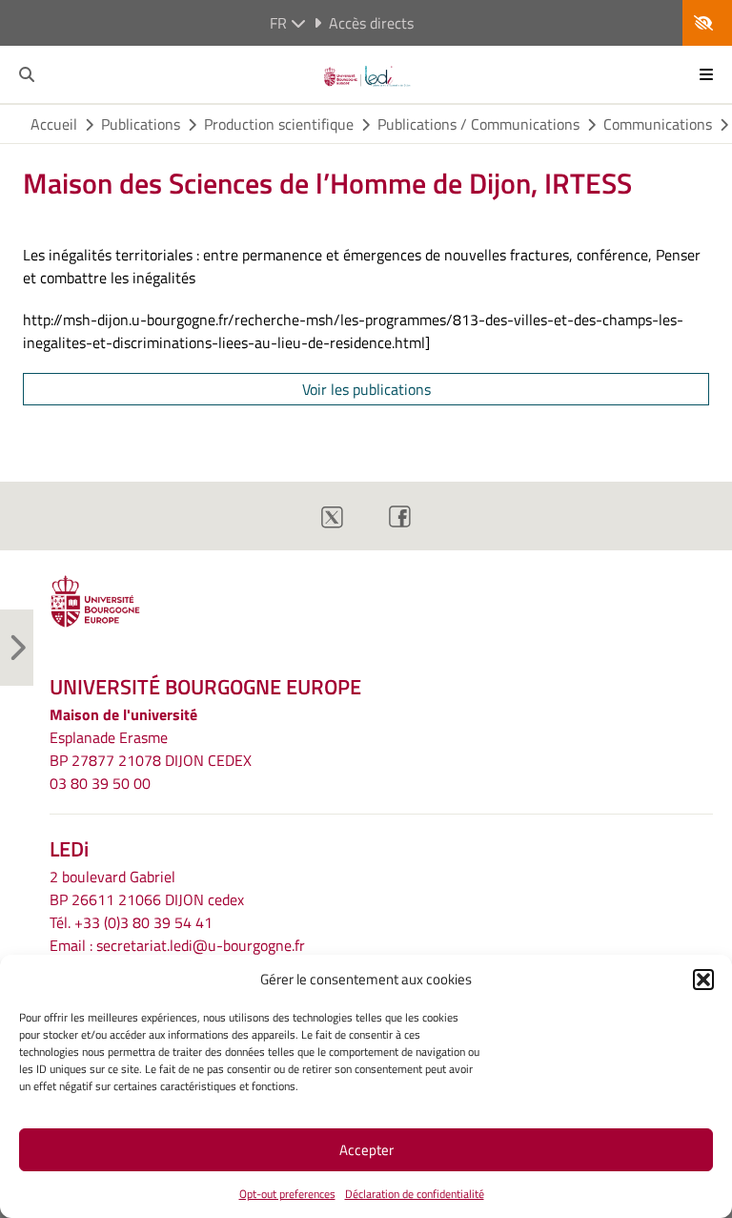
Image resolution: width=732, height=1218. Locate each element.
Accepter (366, 1150)
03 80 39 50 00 (100, 783)
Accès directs (371, 22)
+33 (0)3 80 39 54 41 (143, 922)
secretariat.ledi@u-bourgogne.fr (200, 945)
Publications (140, 124)
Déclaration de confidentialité (414, 1194)
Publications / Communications (478, 124)
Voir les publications (366, 389)
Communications (657, 124)
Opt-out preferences (287, 1194)
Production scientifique (279, 124)
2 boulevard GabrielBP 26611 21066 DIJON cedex (147, 888)
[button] (703, 979)
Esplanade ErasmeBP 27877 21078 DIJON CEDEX (151, 749)
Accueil (53, 124)
